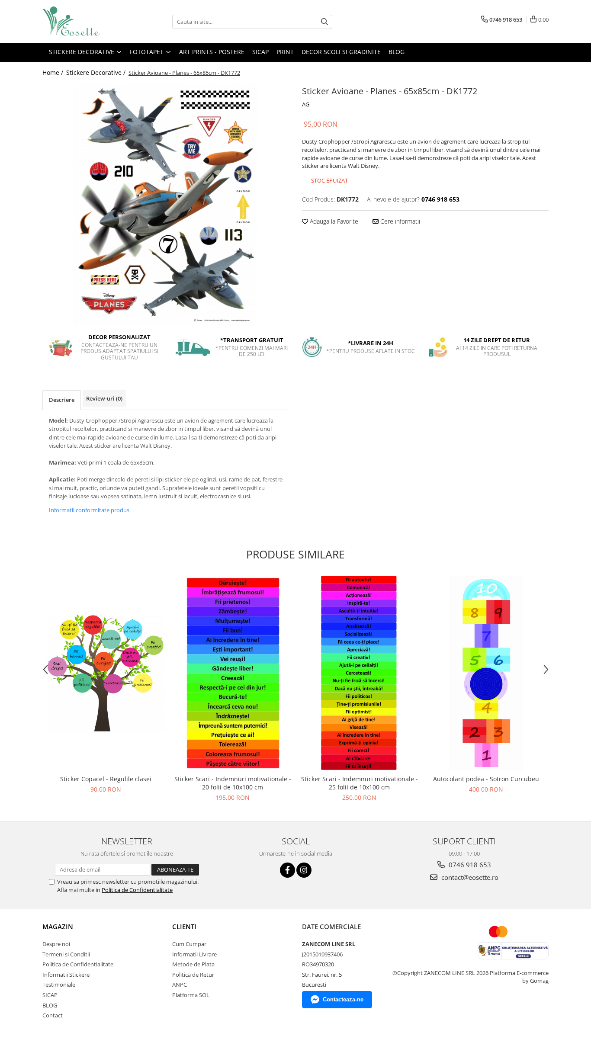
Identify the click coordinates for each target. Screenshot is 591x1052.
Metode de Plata (193, 964)
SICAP (260, 52)
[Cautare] (324, 22)
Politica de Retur (193, 974)
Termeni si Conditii (66, 954)
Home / (53, 72)
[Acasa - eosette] (85, 21)
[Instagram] (304, 870)
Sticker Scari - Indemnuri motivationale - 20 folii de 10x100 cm (232, 783)
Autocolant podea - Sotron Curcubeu (486, 779)
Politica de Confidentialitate (137, 890)
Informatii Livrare (194, 954)
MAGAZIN (57, 926)
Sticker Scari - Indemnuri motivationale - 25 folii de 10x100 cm (359, 783)
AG (305, 104)
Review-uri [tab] (104, 398)
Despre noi (56, 944)
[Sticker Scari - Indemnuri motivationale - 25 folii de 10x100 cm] (359, 673)
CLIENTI (184, 926)
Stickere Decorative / (96, 72)
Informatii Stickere (66, 974)
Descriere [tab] (61, 400)
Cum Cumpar (189, 944)
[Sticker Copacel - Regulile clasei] (106, 673)
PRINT (285, 52)
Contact (52, 1015)
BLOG (49, 1005)
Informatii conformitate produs (89, 510)
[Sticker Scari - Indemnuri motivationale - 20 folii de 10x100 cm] (232, 673)
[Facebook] (287, 870)
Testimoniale (58, 984)
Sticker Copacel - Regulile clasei (105, 779)
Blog (397, 52)
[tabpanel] (165, 204)
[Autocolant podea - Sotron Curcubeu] (486, 673)
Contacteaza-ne (343, 999)
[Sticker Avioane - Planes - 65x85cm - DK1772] (165, 204)
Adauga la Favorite (333, 221)
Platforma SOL (190, 995)
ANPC (179, 984)
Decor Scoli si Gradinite (341, 52)
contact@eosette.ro (469, 877)
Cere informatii (399, 221)
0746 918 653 (469, 864)
